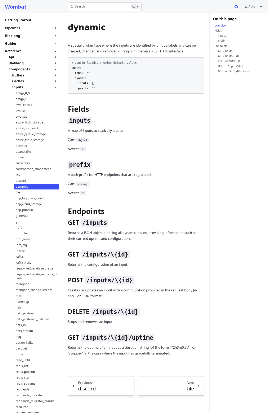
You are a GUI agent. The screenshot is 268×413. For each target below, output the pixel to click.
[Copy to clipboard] (199, 62)
